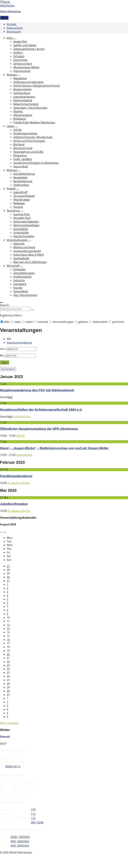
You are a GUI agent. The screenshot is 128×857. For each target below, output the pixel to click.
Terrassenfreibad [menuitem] (24, 196)
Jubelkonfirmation (14, 504)
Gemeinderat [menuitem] (21, 93)
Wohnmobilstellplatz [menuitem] (26, 225)
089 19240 (37, 822)
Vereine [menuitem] (18, 207)
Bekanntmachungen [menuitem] (26, 104)
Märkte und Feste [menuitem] (24, 247)
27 (8, 566)
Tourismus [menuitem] (13, 210)
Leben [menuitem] (10, 126)
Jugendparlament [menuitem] (24, 97)
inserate (43, 322)
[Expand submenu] (15, 38)
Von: (3, 349)
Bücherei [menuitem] (18, 144)
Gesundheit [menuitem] (20, 166)
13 (8, 628)
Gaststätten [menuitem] (20, 229)
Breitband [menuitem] (19, 119)
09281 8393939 (20, 837)
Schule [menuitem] (17, 130)
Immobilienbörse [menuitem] (24, 174)
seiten (29, 322)
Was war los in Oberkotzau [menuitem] (30, 262)
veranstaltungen (63, 322)
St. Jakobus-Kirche (18, 483)
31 (8, 581)
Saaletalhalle (24, 455)
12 (8, 625)
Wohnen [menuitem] (12, 170)
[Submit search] (32, 309)
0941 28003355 (19, 845)
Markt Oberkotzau (10, 11)
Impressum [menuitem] (14, 31)
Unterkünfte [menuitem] (21, 232)
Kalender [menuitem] (19, 243)
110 (33, 809)
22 (8, 661)
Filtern (4, 362)
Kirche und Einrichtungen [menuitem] (29, 141)
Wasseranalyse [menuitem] (22, 115)
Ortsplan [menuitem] (18, 56)
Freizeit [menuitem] (11, 188)
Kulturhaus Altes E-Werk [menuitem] (28, 254)
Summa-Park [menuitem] (21, 214)
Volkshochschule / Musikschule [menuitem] (32, 137)
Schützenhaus (22, 416)
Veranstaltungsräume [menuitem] (27, 251)
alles (6, 322)
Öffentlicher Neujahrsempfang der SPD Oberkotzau (39, 429)
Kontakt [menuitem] (11, 24)
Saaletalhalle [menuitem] (21, 258)
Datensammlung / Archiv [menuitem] (28, 49)
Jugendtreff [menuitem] (20, 192)
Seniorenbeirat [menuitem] (22, 100)
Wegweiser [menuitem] (20, 78)
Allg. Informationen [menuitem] (25, 295)
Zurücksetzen (8, 369)
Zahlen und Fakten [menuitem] (24, 45)
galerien (83, 322)
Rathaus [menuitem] (12, 74)
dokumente (100, 322)
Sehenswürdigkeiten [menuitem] (26, 221)
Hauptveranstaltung (19, 342)
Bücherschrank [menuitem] (22, 148)
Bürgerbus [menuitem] (20, 155)
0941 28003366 (19, 841)
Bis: (2, 355)
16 (8, 639)
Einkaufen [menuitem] (19, 269)
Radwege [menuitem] (19, 203)
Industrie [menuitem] (19, 280)
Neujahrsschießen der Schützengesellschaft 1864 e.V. (41, 409)
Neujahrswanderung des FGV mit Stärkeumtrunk (37, 390)
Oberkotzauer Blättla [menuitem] (26, 67)
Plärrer (20, 436)
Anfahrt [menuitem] (18, 52)
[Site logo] (10, 5)
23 (8, 665)
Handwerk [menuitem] (19, 284)
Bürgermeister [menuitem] (22, 89)
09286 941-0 (12, 766)
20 (8, 654)
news (18, 322)
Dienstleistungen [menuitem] (24, 273)
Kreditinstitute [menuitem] (22, 277)
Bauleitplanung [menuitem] (22, 181)
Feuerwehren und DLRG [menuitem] (28, 152)
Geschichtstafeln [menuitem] (23, 236)
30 (8, 577)
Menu (4, 17)
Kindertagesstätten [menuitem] (25, 133)
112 (33, 814)
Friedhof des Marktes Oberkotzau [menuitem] (34, 122)
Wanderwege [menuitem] (21, 199)
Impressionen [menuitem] (22, 71)
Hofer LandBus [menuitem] (22, 159)
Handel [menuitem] (17, 288)
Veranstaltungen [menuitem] (17, 240)
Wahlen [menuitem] (18, 111)
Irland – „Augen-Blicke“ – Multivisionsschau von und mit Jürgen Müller (54, 448)
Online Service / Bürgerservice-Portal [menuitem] (36, 86)
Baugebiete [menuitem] (20, 177)
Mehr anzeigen (9, 723)
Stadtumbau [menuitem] (21, 185)
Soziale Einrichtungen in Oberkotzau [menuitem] (36, 163)
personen (118, 322)
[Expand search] (1, 302)
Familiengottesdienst (16, 476)
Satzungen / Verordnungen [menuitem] (30, 108)
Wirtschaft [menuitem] (13, 266)
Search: (4, 305)
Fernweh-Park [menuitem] (22, 218)
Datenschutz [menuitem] (14, 28)
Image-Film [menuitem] (20, 41)
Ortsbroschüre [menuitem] (22, 63)
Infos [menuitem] (10, 38)
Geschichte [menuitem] (20, 60)
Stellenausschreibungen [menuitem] (28, 82)
